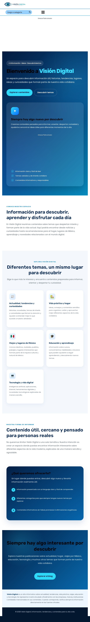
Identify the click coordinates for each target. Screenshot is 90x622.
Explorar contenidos (19, 92)
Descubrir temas (45, 92)
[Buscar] (29, 12)
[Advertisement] (45, 35)
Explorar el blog (45, 576)
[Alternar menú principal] (43, 12)
